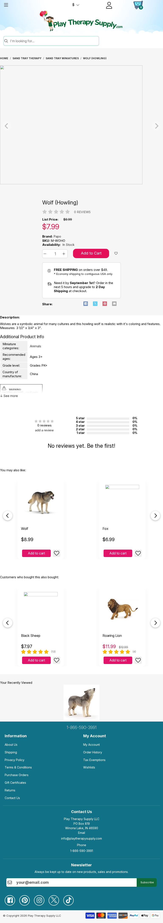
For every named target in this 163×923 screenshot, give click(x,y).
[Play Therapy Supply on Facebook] (12, 898)
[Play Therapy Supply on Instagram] (41, 898)
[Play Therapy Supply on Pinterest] (26, 898)
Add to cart (36, 553)
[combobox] (54, 41)
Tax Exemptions (94, 760)
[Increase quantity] (64, 253)
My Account (91, 744)
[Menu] (6, 5)
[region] (81, 125)
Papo (57, 236)
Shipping (11, 752)
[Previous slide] (7, 515)
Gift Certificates (15, 782)
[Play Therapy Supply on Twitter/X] (56, 898)
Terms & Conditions (18, 767)
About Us (11, 744)
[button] (46, 253)
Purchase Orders (16, 775)
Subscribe (147, 882)
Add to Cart (91, 253)
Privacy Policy (14, 760)
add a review (44, 430)
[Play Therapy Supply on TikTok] (70, 898)
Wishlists (89, 767)
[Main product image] (71, 183)
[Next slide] (155, 515)
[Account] (109, 5)
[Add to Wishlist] (56, 553)
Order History (92, 752)
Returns (10, 790)
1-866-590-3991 (82, 727)
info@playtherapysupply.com (81, 838)
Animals (35, 346)
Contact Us (12, 798)
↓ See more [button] (9, 396)
